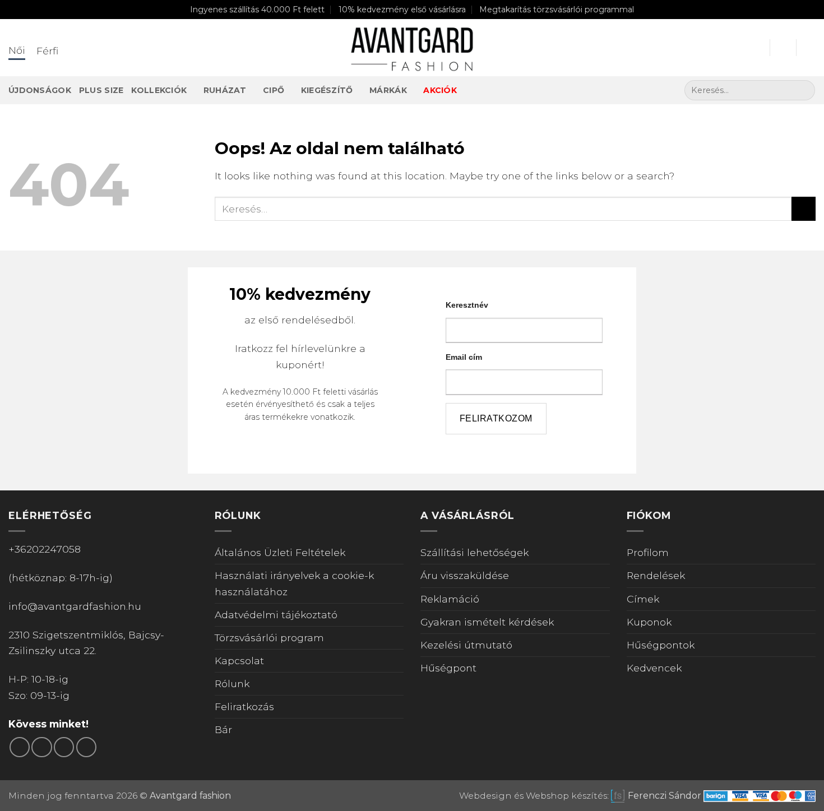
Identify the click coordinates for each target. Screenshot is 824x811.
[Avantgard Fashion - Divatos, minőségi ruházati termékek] (412, 47)
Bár (223, 729)
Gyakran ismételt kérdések (487, 622)
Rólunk (232, 683)
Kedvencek (654, 668)
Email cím (464, 357)
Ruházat (225, 90)
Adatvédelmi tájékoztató (276, 614)
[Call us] (86, 747)
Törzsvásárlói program (269, 637)
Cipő (273, 90)
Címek (643, 599)
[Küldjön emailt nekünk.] (64, 747)
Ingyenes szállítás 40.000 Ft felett (257, 9)
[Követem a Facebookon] (20, 747)
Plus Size (101, 90)
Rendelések (656, 575)
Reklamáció (449, 599)
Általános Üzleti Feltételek (280, 552)
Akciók (440, 90)
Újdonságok (39, 90)
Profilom (648, 552)
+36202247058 (44, 549)
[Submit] (803, 90)
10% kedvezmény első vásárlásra (402, 9)
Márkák (388, 90)
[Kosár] (810, 47)
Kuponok (649, 622)
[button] (756, 47)
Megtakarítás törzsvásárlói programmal (556, 9)
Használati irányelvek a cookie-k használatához (294, 583)
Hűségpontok (661, 645)
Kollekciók (159, 90)
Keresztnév (467, 304)
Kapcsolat (239, 660)
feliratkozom (496, 418)
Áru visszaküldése (464, 575)
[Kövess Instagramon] (41, 747)
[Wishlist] (783, 47)
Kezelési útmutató (466, 645)
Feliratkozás (244, 706)
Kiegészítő (327, 90)
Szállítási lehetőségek (474, 552)
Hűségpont (448, 668)
